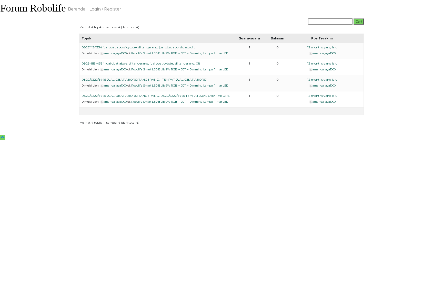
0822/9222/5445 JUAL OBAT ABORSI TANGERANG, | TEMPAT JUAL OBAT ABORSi (144, 79)
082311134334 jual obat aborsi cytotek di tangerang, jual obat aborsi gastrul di (139, 47)
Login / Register (105, 9)
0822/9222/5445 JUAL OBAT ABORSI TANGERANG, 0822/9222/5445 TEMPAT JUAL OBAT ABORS (155, 96)
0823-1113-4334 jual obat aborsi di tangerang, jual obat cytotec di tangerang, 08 (141, 63)
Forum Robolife (33, 8)
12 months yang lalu (322, 47)
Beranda (76, 9)
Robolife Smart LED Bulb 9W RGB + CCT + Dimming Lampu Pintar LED (179, 53)
